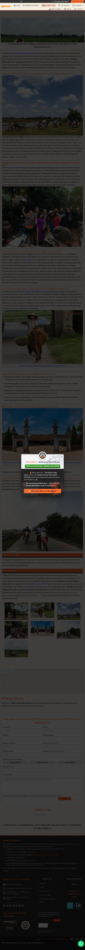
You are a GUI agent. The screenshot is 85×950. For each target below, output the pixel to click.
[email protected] (28, 1)
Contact (80, 9)
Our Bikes (78, 5)
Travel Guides (56, 9)
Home (18, 5)
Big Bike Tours (50, 5)
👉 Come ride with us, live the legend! (42, 491)
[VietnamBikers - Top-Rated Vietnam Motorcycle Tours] (6, 6)
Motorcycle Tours (31, 5)
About (69, 9)
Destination (65, 5)
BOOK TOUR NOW (77, 1)
